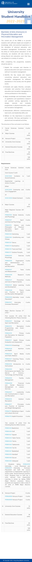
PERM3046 (8, 290)
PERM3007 (8, 321)
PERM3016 (8, 333)
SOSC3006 (8, 198)
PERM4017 (8, 404)
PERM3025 (8, 345)
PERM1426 (8, 431)
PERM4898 (8, 496)
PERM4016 (8, 399)
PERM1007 (8, 220)
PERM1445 (8, 444)
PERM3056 (8, 297)
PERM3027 (8, 280)
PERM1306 (8, 237)
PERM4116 (8, 416)
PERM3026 (8, 348)
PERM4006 (8, 383)
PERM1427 (8, 434)
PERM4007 (8, 392)
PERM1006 (8, 215)
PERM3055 (8, 364)
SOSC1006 (8, 176)
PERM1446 (8, 448)
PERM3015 (8, 326)
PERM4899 (8, 499)
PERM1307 (8, 242)
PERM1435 (8, 438)
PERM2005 (8, 255)
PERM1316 (8, 249)
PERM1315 (8, 246)
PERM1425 (8, 428)
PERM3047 (8, 359)
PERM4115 (8, 411)
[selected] (9, 3)
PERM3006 (8, 275)
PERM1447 (8, 451)
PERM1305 (8, 234)
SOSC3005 (8, 189)
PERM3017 (8, 340)
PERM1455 (8, 454)
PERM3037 (8, 285)
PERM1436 (8, 441)
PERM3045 (8, 354)
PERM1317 (8, 252)
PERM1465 (8, 461)
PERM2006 (8, 261)
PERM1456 (8, 457)
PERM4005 (8, 378)
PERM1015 (8, 225)
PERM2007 (8, 269)
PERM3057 (8, 302)
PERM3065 (8, 369)
